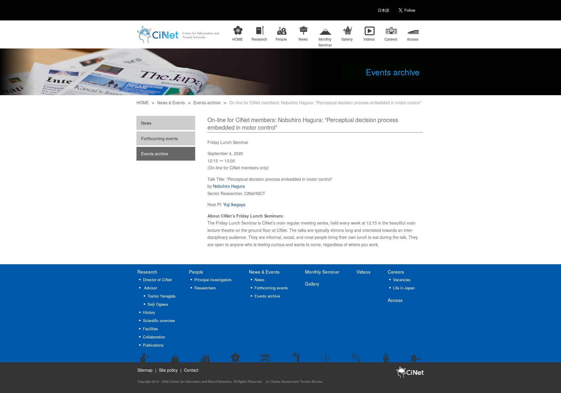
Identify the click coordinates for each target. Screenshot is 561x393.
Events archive (207, 102)
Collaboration (154, 337)
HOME (142, 102)
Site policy (168, 370)
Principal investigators (213, 279)
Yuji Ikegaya (234, 204)
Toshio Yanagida (161, 296)
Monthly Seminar (322, 271)
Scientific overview (159, 320)
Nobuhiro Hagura (229, 186)
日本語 (383, 10)
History (149, 312)
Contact (191, 370)
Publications (153, 345)
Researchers (205, 288)
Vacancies (402, 279)
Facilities (150, 328)
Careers (396, 271)
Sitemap (145, 370)
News (146, 123)
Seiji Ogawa (158, 304)
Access (395, 300)
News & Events (171, 102)
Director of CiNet (157, 279)
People (196, 271)
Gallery (312, 283)
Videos (363, 271)
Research (147, 271)
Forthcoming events (159, 138)
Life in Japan (404, 288)
